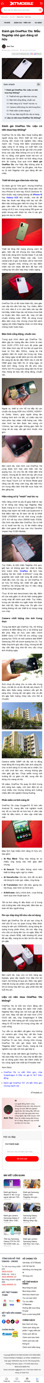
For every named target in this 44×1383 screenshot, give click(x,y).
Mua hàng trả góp (29, 1288)
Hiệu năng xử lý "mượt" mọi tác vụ (22, 103)
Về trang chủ (27, 1276)
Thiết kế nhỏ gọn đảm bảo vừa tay (22, 96)
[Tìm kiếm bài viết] (40, 10)
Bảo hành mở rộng (29, 1324)
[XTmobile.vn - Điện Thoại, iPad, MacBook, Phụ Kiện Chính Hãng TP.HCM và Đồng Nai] (21, 3)
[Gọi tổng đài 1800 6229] (2, 3)
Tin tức (12, 17)
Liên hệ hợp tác (28, 1266)
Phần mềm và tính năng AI (18, 111)
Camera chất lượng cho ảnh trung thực (24, 107)
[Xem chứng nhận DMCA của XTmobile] (15, 1334)
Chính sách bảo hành (30, 1337)
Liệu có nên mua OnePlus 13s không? (23, 118)
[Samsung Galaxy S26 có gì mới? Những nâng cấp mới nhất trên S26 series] (31, 1207)
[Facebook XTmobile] (4, 1321)
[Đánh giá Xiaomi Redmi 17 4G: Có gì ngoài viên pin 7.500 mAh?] (12, 1183)
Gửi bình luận (22, 1159)
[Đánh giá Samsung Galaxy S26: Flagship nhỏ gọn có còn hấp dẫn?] (31, 1183)
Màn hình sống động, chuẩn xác (21, 100)
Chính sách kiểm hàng (31, 1347)
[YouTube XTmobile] (8, 1321)
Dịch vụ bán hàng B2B (31, 1314)
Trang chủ (4, 17)
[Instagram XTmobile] (17, 1321)
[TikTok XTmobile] (13, 1321)
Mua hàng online (29, 1291)
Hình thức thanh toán (30, 1295)
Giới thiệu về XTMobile (31, 1263)
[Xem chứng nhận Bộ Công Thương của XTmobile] (7, 1334)
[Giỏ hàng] (41, 3)
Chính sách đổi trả (29, 1334)
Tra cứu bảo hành (29, 1298)
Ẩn (39, 84)
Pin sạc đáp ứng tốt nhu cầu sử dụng (23, 114)
